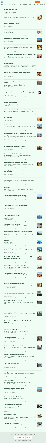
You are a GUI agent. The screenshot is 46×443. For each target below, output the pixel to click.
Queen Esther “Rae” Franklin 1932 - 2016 (12, 119)
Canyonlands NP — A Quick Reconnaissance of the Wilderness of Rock (18, 274)
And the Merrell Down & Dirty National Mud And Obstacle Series (17, 196)
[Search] (40, 12)
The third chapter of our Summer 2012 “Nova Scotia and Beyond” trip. (18, 164)
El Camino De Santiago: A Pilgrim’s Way (14, 283)
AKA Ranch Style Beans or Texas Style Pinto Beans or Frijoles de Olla (18, 406)
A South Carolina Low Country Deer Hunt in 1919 (14, 424)
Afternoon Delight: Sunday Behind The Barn (15, 146)
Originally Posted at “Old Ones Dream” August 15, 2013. (16, 225)
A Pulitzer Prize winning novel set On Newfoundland (15, 206)
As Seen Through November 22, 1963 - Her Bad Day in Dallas (17, 57)
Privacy (22, 434)
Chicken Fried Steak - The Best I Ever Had (14, 46)
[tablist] (10, 12)
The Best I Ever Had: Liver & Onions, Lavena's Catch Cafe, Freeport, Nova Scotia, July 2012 (18, 257)
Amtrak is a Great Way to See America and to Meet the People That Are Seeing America (18, 365)
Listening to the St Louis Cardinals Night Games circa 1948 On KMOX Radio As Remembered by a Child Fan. (19, 314)
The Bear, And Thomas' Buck (11, 423)
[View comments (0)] (15, 28)
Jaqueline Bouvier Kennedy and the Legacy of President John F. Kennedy (20, 55)
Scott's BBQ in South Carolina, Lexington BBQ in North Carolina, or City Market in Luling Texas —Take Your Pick (19, 339)
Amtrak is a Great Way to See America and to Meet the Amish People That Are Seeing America (19, 348)
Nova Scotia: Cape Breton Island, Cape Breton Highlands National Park (18, 232)
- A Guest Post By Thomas (9, 25)
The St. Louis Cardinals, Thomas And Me (14, 312)
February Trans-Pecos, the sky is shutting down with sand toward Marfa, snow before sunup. (19, 374)
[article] (23, 18)
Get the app (28, 437)
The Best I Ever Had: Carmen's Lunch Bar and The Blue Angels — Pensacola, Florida (20, 74)
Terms (26, 434)
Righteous (7, 240)
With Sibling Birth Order (9, 242)
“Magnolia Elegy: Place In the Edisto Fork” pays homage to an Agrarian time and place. (19, 127)
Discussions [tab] (13, 12)
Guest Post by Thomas (9, 32)
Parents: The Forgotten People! (12, 23)
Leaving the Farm (8, 63)
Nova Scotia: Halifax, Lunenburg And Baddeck (15, 162)
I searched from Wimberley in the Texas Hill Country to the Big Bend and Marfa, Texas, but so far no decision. (19, 48)
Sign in (42, 2)
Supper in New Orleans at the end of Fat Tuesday (14, 398)
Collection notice (31, 434)
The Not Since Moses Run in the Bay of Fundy (15, 195)
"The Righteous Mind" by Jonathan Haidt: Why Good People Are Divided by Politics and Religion (19, 217)
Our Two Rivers (8, 117)
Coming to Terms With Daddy (11, 102)
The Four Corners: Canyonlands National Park (15, 273)
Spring (6, 372)
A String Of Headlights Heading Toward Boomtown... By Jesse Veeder (19, 81)
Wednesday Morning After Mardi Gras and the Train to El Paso (17, 382)
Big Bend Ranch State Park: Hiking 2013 (14, 388)
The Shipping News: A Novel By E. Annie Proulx (16, 205)
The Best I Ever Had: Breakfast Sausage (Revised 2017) (18, 110)
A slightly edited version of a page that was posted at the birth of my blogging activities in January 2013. (18, 156)
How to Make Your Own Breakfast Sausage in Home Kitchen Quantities (18, 111)
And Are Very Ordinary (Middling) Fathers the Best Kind (15, 104)
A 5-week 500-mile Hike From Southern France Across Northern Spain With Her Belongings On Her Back (19, 285)
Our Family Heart (8, 31)
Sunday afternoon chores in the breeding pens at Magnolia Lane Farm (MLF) (20, 148)
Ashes (6, 179)
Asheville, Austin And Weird (11, 329)
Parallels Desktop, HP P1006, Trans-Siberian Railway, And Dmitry (18, 134)
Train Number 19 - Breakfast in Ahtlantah (14, 396)
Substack (17, 440)
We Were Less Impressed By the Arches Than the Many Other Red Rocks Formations (19, 294)
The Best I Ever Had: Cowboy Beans (13, 404)
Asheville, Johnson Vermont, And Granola (14, 354)
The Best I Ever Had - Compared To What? (14, 16)
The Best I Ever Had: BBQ (10, 337)
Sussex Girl (7, 187)
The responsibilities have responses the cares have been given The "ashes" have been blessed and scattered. (19, 181)
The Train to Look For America (11, 363)
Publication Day (8, 125)
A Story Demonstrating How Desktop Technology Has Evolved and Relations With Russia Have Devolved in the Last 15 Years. (20, 137)
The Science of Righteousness (12, 215)
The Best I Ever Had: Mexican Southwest (14, 300)
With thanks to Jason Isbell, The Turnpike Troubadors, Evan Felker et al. (18, 189)
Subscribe (38, 1)
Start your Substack (20, 437)
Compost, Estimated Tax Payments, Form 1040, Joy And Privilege (18, 321)
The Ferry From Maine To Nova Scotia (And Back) (16, 248)
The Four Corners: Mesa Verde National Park (15, 265)
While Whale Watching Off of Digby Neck (12, 259)
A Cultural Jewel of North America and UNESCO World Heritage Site (18, 267)
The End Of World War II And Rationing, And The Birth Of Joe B (19, 91)
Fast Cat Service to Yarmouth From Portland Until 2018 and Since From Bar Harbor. (19, 250)
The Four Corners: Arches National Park (14, 292)
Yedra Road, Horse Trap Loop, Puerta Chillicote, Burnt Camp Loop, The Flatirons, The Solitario (18, 390)
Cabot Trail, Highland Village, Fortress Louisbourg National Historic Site (19, 234)
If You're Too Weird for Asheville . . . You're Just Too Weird (16, 331)
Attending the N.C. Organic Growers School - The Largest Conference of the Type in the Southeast (19, 357)
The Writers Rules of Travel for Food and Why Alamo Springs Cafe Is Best (19, 17)
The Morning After (9, 380)
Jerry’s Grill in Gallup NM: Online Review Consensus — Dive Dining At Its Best (19, 303)
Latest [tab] (6, 12)
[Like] (5, 28)
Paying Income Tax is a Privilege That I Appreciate (14, 323)
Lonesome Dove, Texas (10, 414)
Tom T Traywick (10, 26)
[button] (2, 4)
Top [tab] (9, 12)
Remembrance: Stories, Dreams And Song (14, 153)
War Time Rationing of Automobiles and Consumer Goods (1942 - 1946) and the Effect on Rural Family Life (19, 93)
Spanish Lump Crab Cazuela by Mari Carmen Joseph (17, 72)
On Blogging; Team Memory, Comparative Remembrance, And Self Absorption (19, 170)
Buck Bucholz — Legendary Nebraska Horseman (16, 38)
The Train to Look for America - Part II (13, 346)
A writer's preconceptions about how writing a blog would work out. (18, 173)
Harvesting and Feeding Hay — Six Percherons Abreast (15, 40)
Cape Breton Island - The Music (12, 224)
